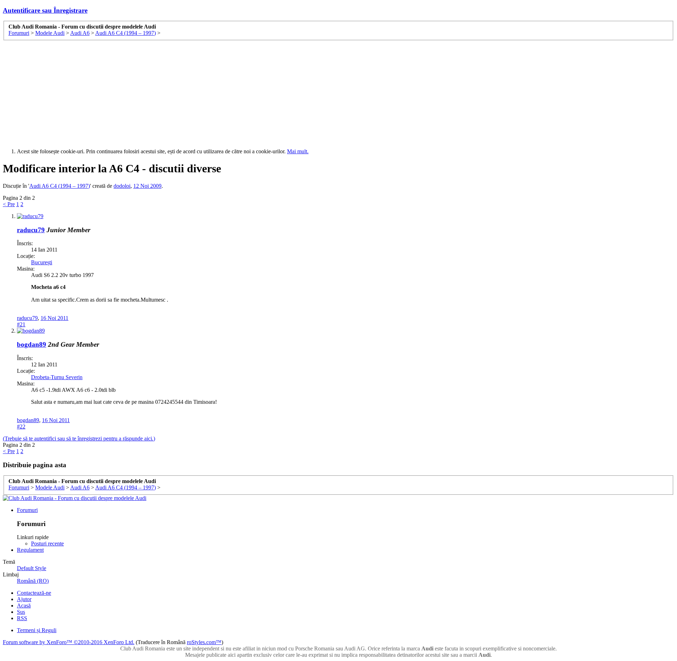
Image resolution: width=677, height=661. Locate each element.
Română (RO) (33, 581)
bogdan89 (31, 344)
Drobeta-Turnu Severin (57, 377)
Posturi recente (47, 543)
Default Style (31, 568)
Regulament (30, 550)
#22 (21, 427)
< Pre (9, 204)
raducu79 (31, 230)
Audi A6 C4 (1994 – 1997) (59, 186)
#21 (21, 324)
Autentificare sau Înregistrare (45, 10)
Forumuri (27, 510)
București (41, 262)
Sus (21, 612)
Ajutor (24, 599)
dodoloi (122, 186)
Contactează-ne (34, 593)
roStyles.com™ (204, 642)
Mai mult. (298, 151)
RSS (22, 618)
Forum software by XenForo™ (68, 642)
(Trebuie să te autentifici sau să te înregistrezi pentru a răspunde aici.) (79, 438)
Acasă (24, 606)
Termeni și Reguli (36, 630)
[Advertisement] (338, 93)
